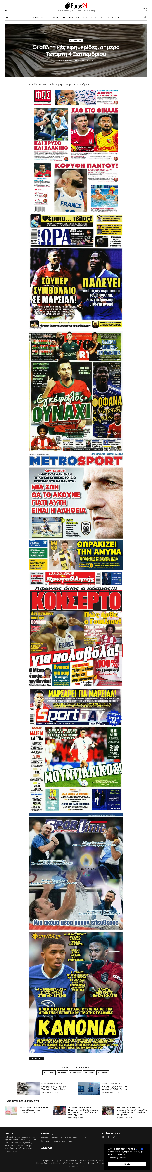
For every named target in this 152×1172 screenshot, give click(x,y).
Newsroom (66, 60)
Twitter (63, 1073)
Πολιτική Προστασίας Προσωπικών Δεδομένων (54, 1163)
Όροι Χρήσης (81, 1163)
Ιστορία (93, 17)
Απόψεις (115, 17)
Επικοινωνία (102, 1163)
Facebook (50, 1073)
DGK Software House (79, 1167)
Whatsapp (77, 1073)
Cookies (139, 1149)
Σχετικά (91, 1163)
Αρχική (36, 17)
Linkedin (91, 1073)
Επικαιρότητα (67, 17)
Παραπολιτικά (81, 17)
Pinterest (104, 1073)
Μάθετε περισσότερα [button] (117, 1158)
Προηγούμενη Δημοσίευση (52, 1084)
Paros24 (70, 1161)
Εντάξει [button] (127, 1164)
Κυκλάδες (53, 17)
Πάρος (44, 17)
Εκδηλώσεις (103, 17)
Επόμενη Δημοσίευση (111, 1084)
